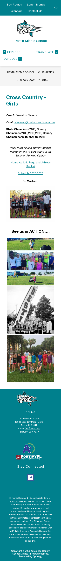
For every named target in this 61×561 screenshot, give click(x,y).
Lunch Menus (36, 4)
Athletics (48, 72)
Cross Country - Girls (34, 79)
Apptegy (37, 556)
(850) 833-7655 (32, 428)
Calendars (16, 11)
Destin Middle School (20, 72)
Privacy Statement (18, 501)
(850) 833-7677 (31, 432)
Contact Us (35, 11)
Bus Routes (14, 4)
